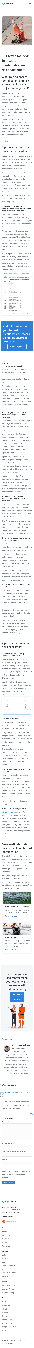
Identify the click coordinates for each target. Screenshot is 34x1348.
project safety (14, 100)
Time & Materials (8, 1266)
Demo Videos (7, 1320)
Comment (5, 1122)
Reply (31, 1114)
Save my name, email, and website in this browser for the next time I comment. (16, 1175)
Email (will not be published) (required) (15, 1151)
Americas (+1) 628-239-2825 (11, 1210)
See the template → (12, 916)
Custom (5, 1276)
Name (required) (8, 1143)
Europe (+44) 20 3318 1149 (10, 1212)
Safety (11, 1039)
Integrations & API (9, 1327)
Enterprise (6, 1305)
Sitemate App (7, 1246)
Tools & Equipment (9, 1273)
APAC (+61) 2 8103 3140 (9, 1207)
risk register (7, 659)
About (4, 1309)
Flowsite (5, 1242)
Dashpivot (6, 1235)
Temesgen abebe (11, 1093)
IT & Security (7, 1323)
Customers (6, 1302)
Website (5, 1160)
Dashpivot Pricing (8, 1286)
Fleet (4, 1269)
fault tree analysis (10, 812)
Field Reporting (7, 1259)
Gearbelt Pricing (8, 1289)
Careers (5, 1312)
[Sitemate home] (9, 1202)
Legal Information (7, 1344)
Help (4, 1330)
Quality (4, 1262)
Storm (4, 1232)
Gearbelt (5, 1239)
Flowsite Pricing (8, 1293)
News (4, 1316)
